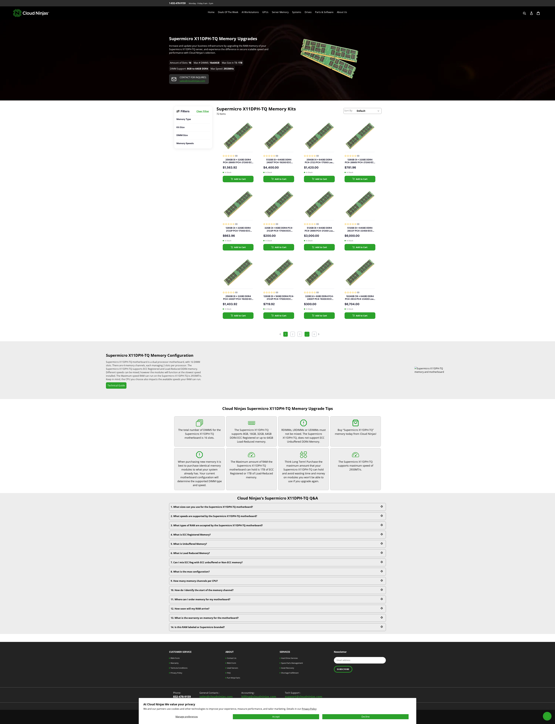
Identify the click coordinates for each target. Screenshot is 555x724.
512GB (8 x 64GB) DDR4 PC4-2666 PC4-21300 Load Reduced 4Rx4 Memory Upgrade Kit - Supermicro (319, 229)
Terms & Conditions (178, 668)
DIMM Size (182, 135)
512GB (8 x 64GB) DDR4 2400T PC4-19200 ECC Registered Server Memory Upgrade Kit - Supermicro (278, 161)
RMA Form (175, 658)
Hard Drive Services (289, 658)
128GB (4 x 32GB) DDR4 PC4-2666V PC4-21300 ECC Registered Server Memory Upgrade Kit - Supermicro (360, 161)
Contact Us (231, 658)
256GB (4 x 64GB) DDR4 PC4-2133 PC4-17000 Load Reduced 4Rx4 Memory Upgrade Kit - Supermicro (319, 161)
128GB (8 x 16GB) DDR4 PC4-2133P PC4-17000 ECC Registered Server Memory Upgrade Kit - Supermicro (278, 297)
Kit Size (180, 127)
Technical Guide (116, 385)
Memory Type (183, 119)
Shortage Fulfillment (290, 673)
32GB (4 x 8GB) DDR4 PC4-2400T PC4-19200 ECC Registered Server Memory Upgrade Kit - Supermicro (319, 297)
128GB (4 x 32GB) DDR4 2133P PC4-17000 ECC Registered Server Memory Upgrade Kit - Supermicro (238, 229)
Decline (365, 716)
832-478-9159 (182, 697)
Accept (276, 716)
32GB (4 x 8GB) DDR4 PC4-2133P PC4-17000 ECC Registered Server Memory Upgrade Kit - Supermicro (278, 229)
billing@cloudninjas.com (258, 697)
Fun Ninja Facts (233, 677)
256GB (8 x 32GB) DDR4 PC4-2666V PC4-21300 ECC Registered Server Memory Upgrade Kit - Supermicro (238, 161)
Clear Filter (202, 111)
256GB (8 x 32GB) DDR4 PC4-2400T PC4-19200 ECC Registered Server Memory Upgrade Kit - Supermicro (238, 297)
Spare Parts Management (292, 663)
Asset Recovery (287, 668)
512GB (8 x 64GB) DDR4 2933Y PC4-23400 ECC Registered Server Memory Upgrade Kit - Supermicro (360, 229)
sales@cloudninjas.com (192, 80)
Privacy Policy (309, 708)
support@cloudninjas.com (303, 697)
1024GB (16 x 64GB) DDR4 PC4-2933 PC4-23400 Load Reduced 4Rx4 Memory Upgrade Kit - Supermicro (360, 297)
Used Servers (232, 668)
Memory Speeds (185, 143)
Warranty (174, 663)
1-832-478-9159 (177, 3)
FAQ (228, 673)
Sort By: (348, 110)
